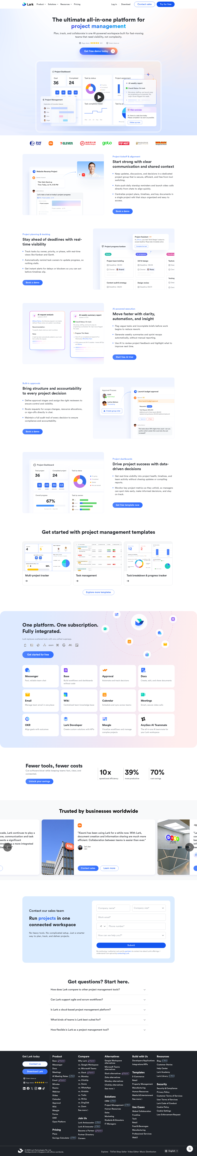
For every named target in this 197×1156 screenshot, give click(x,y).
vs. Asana (82, 1084)
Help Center (162, 1068)
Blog (159, 1061)
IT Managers (110, 1124)
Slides (55, 1095)
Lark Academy (163, 1072)
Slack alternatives (113, 1073)
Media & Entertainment (142, 1095)
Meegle (55, 1110)
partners (128, 951)
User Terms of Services (167, 1100)
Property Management (142, 1084)
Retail (134, 1080)
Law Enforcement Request (168, 1115)
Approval (56, 1103)
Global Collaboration (141, 1111)
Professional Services (142, 1134)
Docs (54, 1068)
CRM (107, 1101)
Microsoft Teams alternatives (112, 1068)
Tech (134, 1119)
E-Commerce (138, 1076)
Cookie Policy (163, 1107)
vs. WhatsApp (84, 1088)
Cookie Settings (164, 1111)
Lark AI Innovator (86, 1127)
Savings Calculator (60, 1138)
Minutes (56, 1084)
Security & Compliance (167, 1088)
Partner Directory (86, 1134)
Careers (81, 1138)
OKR (54, 1118)
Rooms (55, 1088)
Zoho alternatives (112, 1077)
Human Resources (113, 1109)
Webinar (56, 1092)
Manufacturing (139, 1088)
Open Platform (59, 1122)
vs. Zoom (82, 1106)
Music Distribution (148, 1152)
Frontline (136, 1115)
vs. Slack (82, 1072)
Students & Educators (114, 1120)
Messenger (57, 1065)
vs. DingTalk (83, 1103)
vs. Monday (83, 1076)
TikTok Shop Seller (118, 1152)
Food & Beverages (140, 1126)
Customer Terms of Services (169, 1096)
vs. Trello (82, 1095)
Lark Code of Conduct (167, 1103)
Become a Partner (86, 1131)
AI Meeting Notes (60, 1076)
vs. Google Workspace (88, 1065)
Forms (55, 1114)
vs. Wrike (82, 1099)
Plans (54, 1134)
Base (54, 1061)
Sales (107, 1113)
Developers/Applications (143, 1061)
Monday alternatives (114, 1081)
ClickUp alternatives (114, 1085)
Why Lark (82, 1061)
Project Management (114, 1105)
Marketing (109, 1116)
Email (54, 1080)
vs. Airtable (83, 1091)
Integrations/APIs (140, 1064)
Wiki (54, 1107)
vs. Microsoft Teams (87, 1068)
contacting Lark (123, 953)
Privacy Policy (163, 1092)
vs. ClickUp (83, 1080)
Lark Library (162, 1076)
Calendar (56, 1099)
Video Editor (133, 1152)
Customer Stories (164, 1065)
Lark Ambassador (86, 1123)
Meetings (56, 1072)
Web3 (135, 1137)
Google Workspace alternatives (113, 1062)
